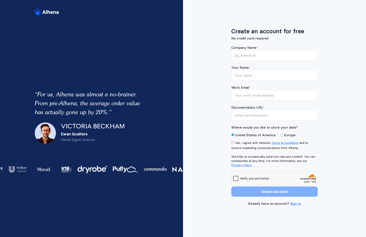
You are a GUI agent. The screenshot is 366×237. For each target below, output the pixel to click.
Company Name (244, 47)
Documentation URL (247, 107)
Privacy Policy (241, 165)
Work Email (241, 87)
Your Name (241, 67)
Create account (274, 191)
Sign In (295, 203)
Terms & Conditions (285, 143)
